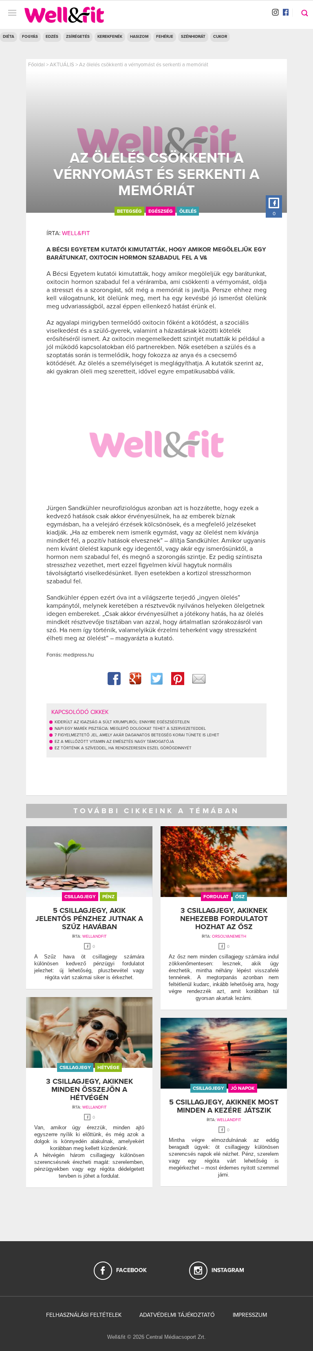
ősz (240, 896)
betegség (129, 211)
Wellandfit (94, 936)
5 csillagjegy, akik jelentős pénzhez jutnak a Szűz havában (89, 918)
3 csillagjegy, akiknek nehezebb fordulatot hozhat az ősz (224, 918)
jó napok (243, 1088)
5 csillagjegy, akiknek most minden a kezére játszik (223, 1106)
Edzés (52, 36)
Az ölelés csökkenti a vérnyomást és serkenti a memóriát (143, 64)
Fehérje (164, 36)
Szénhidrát (193, 36)
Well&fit (76, 233)
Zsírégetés (78, 36)
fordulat (216, 896)
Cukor (220, 36)
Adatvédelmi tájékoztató (177, 1315)
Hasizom (139, 36)
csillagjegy (80, 896)
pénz (108, 896)
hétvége (108, 1067)
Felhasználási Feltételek (83, 1315)
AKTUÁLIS (62, 64)
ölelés (187, 211)
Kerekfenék (109, 36)
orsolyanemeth (229, 936)
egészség (160, 211)
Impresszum (250, 1315)
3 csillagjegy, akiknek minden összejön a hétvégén (89, 1089)
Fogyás (30, 36)
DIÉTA (8, 36)
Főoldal (36, 64)
